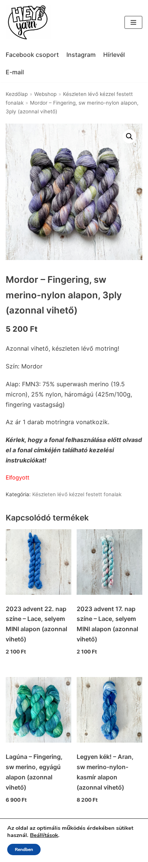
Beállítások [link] (44, 835)
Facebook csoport (32, 54)
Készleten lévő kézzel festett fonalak (76, 494)
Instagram (81, 54)
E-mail (15, 72)
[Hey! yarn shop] (28, 22)
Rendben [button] (24, 849)
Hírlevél (114, 54)
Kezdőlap (17, 94)
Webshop (45, 94)
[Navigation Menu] (133, 22)
